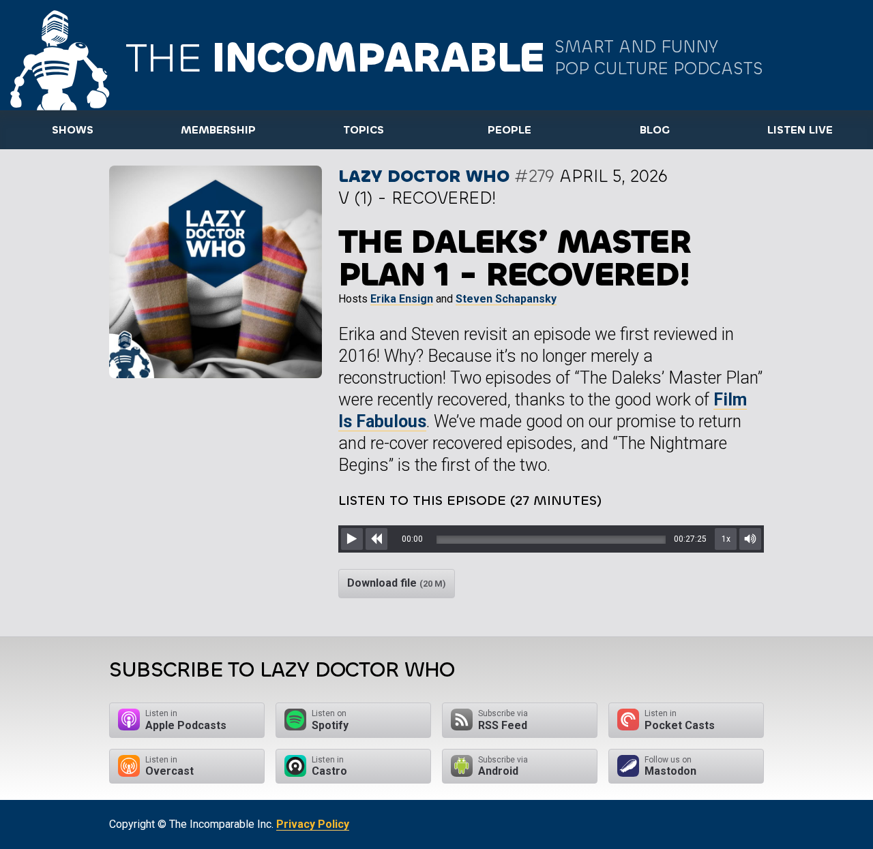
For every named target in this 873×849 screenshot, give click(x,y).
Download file (396, 582)
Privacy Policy (312, 824)
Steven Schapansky (506, 298)
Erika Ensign (401, 298)
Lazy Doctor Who (423, 176)
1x (726, 539)
